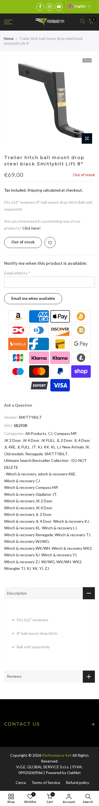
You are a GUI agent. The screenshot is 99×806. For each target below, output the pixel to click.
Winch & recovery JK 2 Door (28, 501)
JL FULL (23, 447)
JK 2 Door (12, 440)
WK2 (77, 561)
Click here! (31, 228)
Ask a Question (18, 405)
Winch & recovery (21, 474)
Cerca (21, 782)
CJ (50, 433)
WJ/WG (48, 561)
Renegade (34, 453)
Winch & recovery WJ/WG (26, 541)
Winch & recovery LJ (59, 527)
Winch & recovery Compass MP (31, 487)
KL (53, 447)
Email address (17, 273)
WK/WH (63, 561)
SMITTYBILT (30, 417)
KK (46, 447)
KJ (40, 447)
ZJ (47, 568)
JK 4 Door (31, 440)
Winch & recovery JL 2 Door (27, 514)
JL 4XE (9, 447)
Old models (14, 453)
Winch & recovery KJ (71, 521)
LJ (59, 447)
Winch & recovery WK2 (72, 548)
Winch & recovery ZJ (22, 561)
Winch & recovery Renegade (28, 534)
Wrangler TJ (14, 568)
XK (35, 568)
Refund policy (77, 782)
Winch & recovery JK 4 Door (28, 507)
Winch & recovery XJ (22, 554)
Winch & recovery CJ (22, 480)
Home (8, 38)
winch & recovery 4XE (56, 474)
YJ (41, 568)
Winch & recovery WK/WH (27, 548)
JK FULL (48, 440)
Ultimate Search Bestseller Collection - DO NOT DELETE (45, 464)
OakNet (74, 772)
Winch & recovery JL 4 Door (27, 521)
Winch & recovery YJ (58, 554)
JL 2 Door (64, 440)
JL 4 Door (82, 440)
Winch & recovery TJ (72, 534)
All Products (35, 433)
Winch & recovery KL (22, 527)
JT (34, 447)
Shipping (34, 190)
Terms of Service (45, 782)
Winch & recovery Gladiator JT (30, 494)
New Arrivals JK (75, 447)
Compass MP (65, 433)
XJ (29, 568)
